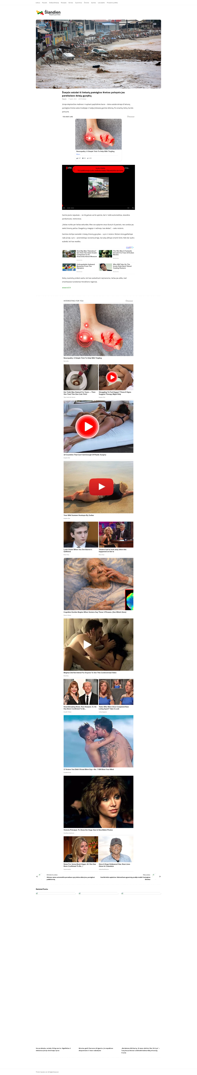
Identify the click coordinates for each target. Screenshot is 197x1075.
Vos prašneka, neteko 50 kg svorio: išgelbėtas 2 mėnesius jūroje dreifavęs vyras (53, 1049)
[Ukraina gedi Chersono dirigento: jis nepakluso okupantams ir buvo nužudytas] (98, 969)
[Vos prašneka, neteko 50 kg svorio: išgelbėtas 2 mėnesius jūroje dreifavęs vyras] (56, 969)
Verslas (70, 3)
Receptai (63, 3)
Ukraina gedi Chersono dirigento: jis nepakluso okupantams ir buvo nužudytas (96, 1049)
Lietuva (38, 3)
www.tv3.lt (66, 287)
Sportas (93, 3)
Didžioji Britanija (54, 3)
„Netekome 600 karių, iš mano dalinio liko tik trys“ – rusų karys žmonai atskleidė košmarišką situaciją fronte (140, 1050)
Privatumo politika (112, 3)
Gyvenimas (78, 3)
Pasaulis (44, 3)
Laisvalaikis (101, 3)
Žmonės (86, 3)
